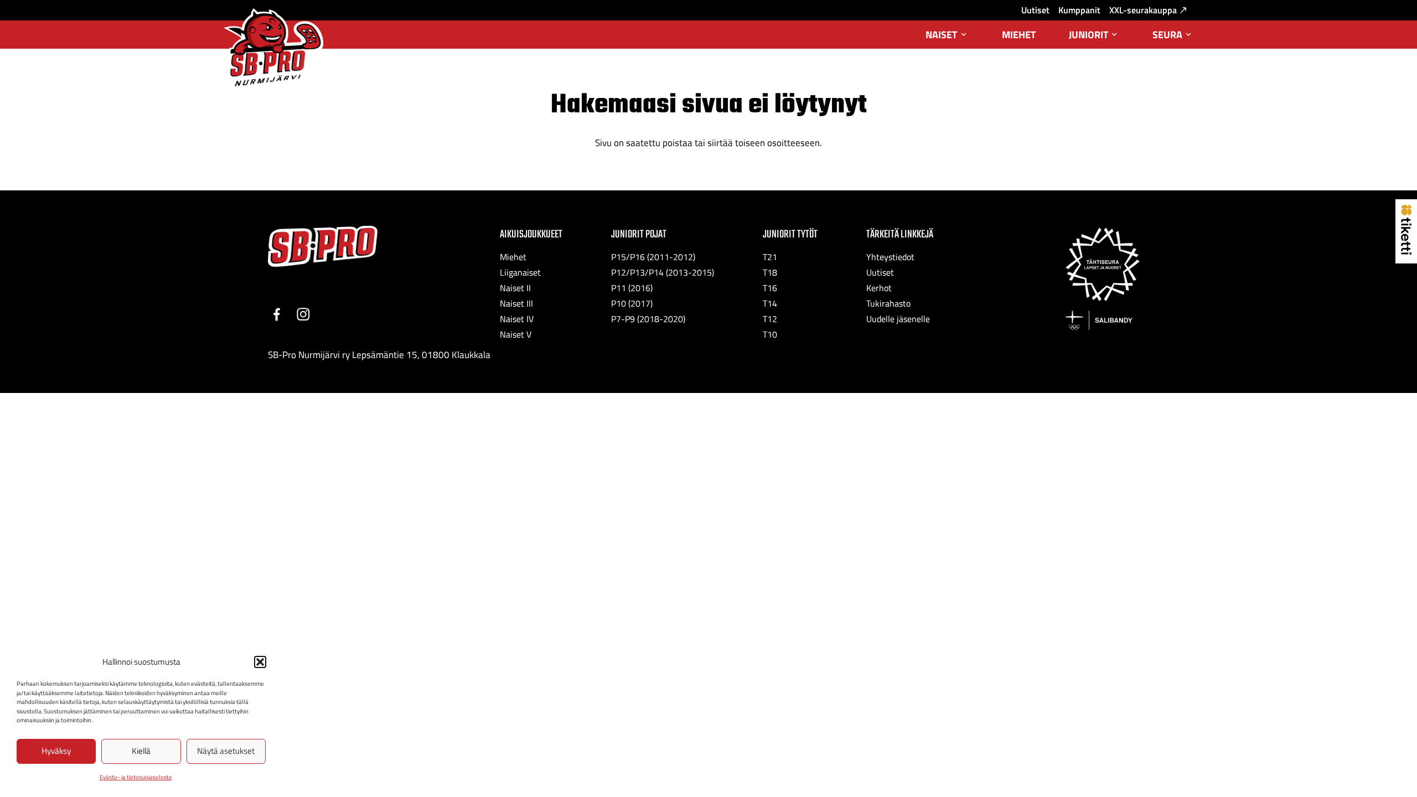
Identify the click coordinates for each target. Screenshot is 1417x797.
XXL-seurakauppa (1143, 10)
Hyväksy (56, 750)
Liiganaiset (520, 272)
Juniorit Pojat (638, 234)
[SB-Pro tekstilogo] (322, 246)
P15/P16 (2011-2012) (653, 256)
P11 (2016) (632, 287)
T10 (770, 334)
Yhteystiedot (890, 256)
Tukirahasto (888, 303)
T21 (770, 256)
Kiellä (141, 750)
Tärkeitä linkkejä (899, 234)
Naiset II (515, 287)
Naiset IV (517, 318)
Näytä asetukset (226, 750)
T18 (770, 272)
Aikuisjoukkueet (531, 234)
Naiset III (516, 303)
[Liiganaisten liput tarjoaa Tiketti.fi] (1406, 251)
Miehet (1019, 34)
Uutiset (1035, 10)
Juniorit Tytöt (790, 234)
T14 (770, 303)
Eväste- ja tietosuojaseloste (136, 777)
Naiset (946, 38)
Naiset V (515, 334)
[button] (260, 661)
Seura (1172, 38)
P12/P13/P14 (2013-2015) (662, 272)
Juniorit (1094, 38)
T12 (770, 318)
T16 (770, 287)
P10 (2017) (632, 303)
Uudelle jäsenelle (898, 318)
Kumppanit (1079, 10)
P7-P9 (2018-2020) (648, 318)
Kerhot (879, 287)
